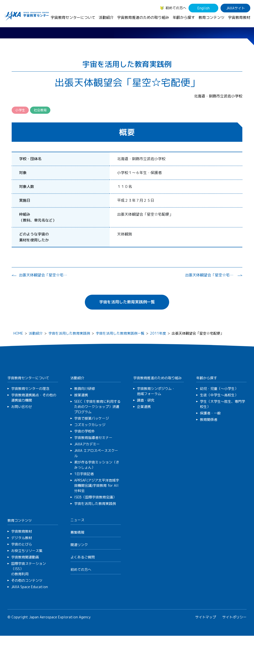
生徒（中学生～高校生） (219, 395)
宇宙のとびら (21, 544)
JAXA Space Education (29, 586)
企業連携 (144, 406)
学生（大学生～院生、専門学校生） (222, 404)
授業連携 (81, 395)
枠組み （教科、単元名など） (37, 217)
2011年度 (158, 333)
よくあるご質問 (82, 557)
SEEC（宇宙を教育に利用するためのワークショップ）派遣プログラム (97, 406)
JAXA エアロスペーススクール (96, 453)
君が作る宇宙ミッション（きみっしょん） (96, 465)
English (203, 8)
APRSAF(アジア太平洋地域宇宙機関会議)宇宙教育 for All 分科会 (96, 485)
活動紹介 (106, 17)
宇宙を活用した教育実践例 (69, 333)
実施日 (24, 200)
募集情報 (77, 532)
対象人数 (26, 186)
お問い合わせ (21, 406)
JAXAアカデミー (87, 444)
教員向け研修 (84, 388)
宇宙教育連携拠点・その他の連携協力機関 (33, 398)
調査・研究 (145, 400)
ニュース (77, 520)
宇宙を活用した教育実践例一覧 (127, 302)
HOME (18, 333)
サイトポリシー (234, 617)
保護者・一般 (210, 413)
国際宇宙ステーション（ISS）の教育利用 (28, 568)
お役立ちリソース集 (26, 550)
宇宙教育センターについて (73, 17)
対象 (23, 172)
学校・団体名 (30, 158)
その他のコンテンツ (26, 580)
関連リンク (79, 544)
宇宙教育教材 (239, 17)
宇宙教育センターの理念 (30, 388)
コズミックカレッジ (89, 424)
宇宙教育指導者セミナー (93, 437)
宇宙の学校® (84, 431)
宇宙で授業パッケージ (91, 418)
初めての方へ (175, 7)
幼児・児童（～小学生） (219, 388)
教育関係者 (208, 419)
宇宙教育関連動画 (25, 557)
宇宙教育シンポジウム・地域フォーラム (156, 391)
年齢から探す (184, 17)
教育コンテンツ (211, 17)
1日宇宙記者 (84, 473)
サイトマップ (205, 617)
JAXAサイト (235, 8)
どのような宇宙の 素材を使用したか (34, 237)
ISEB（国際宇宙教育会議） (95, 497)
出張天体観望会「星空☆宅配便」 (43, 275)
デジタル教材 (21, 537)
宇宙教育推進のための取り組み (143, 17)
